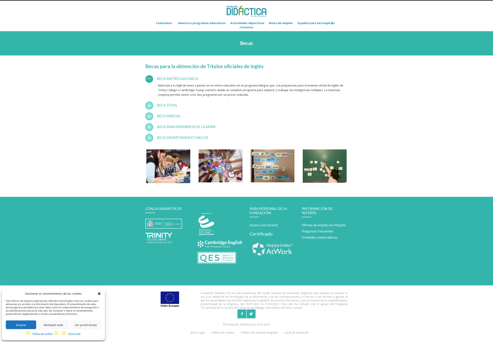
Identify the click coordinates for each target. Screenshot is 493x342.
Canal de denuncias (296, 332)
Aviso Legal (74, 333)
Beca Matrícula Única (177, 78)
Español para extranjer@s (316, 23)
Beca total (167, 105)
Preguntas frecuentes (317, 231)
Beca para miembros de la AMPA (186, 127)
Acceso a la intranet (264, 225)
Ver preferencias (86, 325)
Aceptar (21, 325)
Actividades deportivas (247, 23)
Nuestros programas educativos (202, 23)
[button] (99, 293)
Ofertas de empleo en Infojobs (324, 225)
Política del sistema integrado (259, 332)
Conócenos (164, 23)
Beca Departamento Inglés (182, 137)
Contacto (246, 27)
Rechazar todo (53, 325)
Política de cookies (42, 333)
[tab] (246, 78)
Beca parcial (169, 116)
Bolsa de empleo (281, 23)
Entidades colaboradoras (320, 237)
